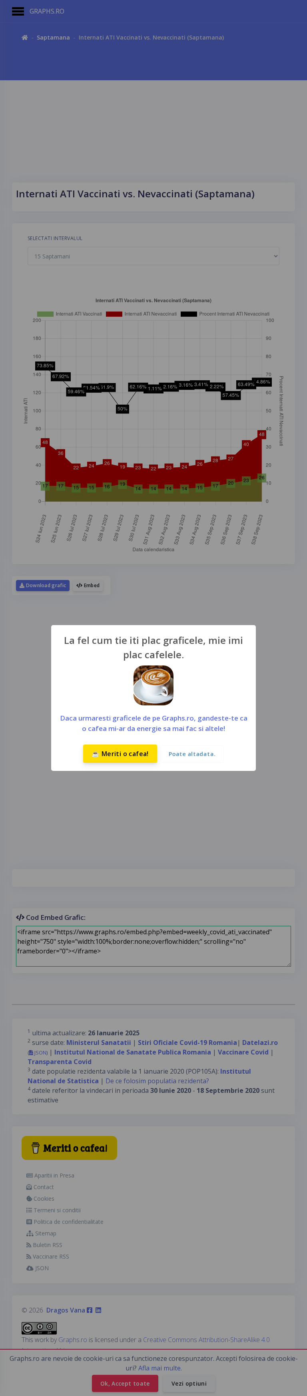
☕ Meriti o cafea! (120, 753)
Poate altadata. (192, 754)
